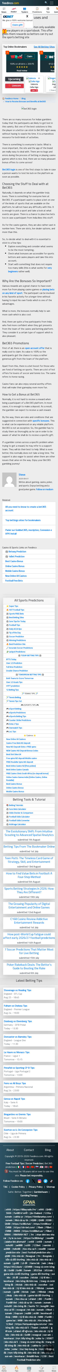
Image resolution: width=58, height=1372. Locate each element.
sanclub (47, 1245)
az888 (7, 1249)
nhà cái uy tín (25, 1302)
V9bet (49, 1309)
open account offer (34, 348)
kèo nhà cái (32, 1259)
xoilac (7, 1349)
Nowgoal (30, 1256)
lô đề (15, 1277)
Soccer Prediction (34, 1163)
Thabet (34, 1327)
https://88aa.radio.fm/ (24, 1209)
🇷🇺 (37, 1167)
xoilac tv (40, 1338)
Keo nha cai (21, 1299)
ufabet (32, 1299)
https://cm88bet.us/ (32, 1231)
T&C (5, 1187)
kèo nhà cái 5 (22, 1327)
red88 (28, 1313)
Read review (22, 70)
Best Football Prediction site (35, 1358)
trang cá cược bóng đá (32, 1342)
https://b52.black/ (13, 1266)
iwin (44, 1263)
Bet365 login (8, 169)
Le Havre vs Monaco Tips (16, 1052)
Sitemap (51, 1187)
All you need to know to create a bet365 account (25, 508)
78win (40, 1227)
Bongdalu (47, 1256)
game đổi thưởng (40, 1274)
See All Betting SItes (44, 46)
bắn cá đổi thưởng (15, 1259)
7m (32, 1234)
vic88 (36, 1313)
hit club (31, 1309)
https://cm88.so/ (43, 1223)
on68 (32, 1241)
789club (40, 1288)
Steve (22, 474)
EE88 (48, 1220)
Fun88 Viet (11, 1302)
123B (44, 1356)
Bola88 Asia (33, 1356)
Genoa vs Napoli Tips (14, 1098)
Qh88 (48, 1209)
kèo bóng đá (20, 1306)
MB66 (17, 1231)
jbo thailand (36, 1213)
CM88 (8, 1227)
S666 (8, 1213)
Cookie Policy (18, 1187)
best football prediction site (36, 1252)
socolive (24, 1277)
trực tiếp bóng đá (25, 1338)
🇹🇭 (46, 1167)
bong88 (44, 1306)
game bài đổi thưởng (40, 1295)
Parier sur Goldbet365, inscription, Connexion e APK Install (28, 532)
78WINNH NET (20, 1234)
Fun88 (48, 1299)
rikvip (50, 1263)
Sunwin (28, 1270)
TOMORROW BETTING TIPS (29, 674)
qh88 (7, 1256)
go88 (16, 1263)
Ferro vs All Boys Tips (15, 1083)
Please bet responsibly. (31, 1175)
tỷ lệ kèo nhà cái (25, 1288)
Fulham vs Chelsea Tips (15, 1005)
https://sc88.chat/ (22, 1223)
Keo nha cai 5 (29, 1249)
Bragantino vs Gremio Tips (17, 1114)
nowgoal (21, 1309)
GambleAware (41, 1192)
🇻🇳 (50, 1167)
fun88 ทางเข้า (21, 1213)
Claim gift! (17, 25)
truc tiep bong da (28, 1349)
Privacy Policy (36, 1187)
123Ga (47, 1213)
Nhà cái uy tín (21, 1220)
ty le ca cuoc (15, 1238)
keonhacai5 (46, 1313)
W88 (20, 1320)
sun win (47, 1334)
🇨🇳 (32, 1167)
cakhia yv (18, 1216)
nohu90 (10, 1245)
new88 (50, 1238)
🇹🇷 (27, 1167)
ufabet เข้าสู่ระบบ (23, 1331)
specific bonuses (41, 420)
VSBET (50, 1338)
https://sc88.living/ (34, 1238)
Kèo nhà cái (18, 1256)
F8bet (49, 1227)
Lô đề (25, 1263)
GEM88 (28, 1266)
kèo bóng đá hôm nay (27, 1281)
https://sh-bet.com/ (24, 1227)
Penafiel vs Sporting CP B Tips (19, 1067)
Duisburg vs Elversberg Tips (18, 1021)
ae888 (19, 1245)
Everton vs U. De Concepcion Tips (20, 1130)
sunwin (8, 1216)
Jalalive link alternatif (15, 1241)
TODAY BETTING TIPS (30, 655)
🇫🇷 (23, 1167)
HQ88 (33, 1220)
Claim (29, 56)
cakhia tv (36, 1345)
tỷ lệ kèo (45, 1277)
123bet (37, 1245)
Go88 (11, 1270)
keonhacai (9, 1281)
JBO (40, 1299)
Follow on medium (44, 489)
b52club (49, 1270)
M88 (15, 1317)
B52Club (38, 1270)
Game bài (35, 1263)
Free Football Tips (15, 1163)
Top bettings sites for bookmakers (23, 520)
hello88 (17, 1249)
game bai (10, 1320)
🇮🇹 (18, 1167)
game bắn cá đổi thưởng (16, 1274)
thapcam (18, 1313)
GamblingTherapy (29, 1195)
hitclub (35, 1277)
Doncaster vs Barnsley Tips (18, 1036)
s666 (8, 1209)
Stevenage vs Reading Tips (17, 990)
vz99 (28, 1245)
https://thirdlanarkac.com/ (38, 1216)
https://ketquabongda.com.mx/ (31, 1324)
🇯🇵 (41, 1167)
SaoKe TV (34, 1306)
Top (48, 1349)
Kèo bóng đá (44, 1320)
